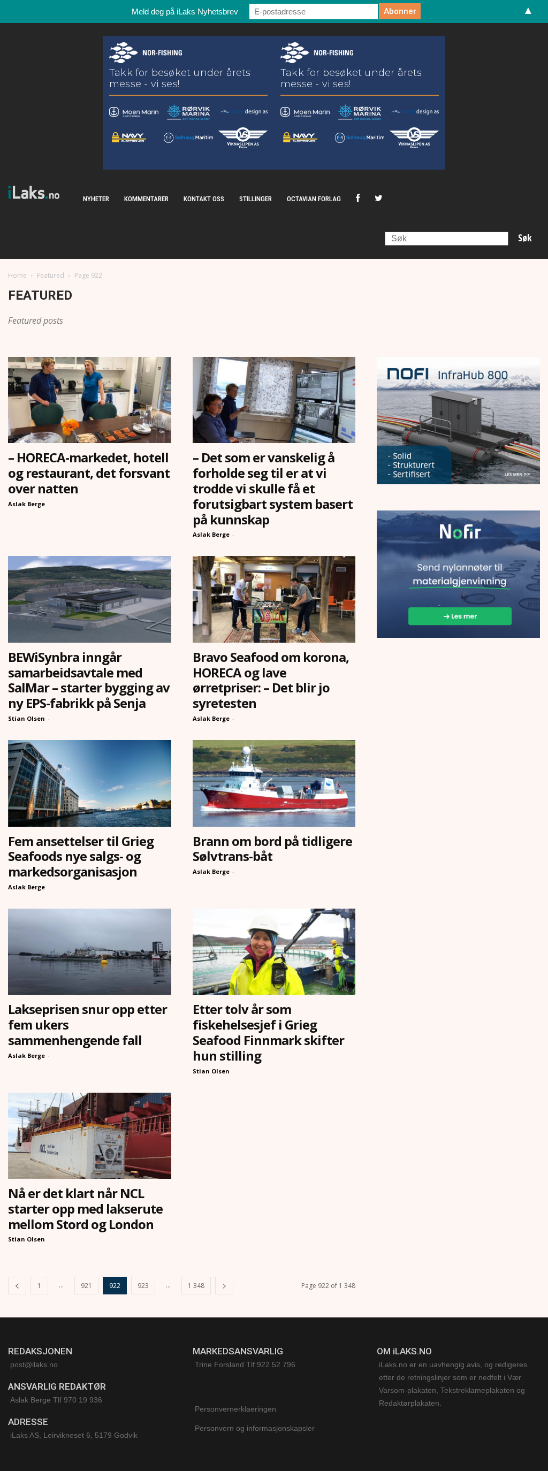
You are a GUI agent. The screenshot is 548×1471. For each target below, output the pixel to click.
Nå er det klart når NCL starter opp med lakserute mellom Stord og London (85, 1208)
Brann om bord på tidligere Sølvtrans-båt (272, 848)
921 (86, 1285)
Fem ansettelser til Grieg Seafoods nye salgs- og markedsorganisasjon (81, 856)
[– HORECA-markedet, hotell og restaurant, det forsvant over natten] (89, 400)
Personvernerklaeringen (235, 1409)
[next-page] (224, 1285)
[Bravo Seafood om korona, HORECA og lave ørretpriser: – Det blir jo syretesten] (274, 599)
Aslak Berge (26, 504)
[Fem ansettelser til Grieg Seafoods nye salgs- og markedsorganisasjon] (89, 783)
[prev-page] (17, 1285)
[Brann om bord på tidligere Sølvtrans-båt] (274, 783)
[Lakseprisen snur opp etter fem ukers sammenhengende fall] (89, 952)
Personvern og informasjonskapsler (255, 1428)
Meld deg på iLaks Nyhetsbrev (185, 11)
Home (17, 275)
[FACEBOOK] (357, 199)
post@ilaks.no (34, 1364)
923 (143, 1285)
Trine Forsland (219, 1364)
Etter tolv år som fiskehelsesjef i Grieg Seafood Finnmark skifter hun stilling (268, 1032)
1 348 (196, 1285)
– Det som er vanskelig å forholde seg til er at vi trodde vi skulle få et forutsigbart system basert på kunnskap (273, 488)
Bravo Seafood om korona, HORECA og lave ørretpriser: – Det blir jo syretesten (271, 680)
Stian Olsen (26, 718)
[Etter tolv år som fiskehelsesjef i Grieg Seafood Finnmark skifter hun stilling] (274, 952)
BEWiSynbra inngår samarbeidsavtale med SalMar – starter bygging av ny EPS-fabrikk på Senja (89, 680)
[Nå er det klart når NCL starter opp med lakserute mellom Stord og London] (89, 1136)
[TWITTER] (378, 199)
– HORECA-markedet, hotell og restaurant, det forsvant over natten (89, 472)
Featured (50, 275)
